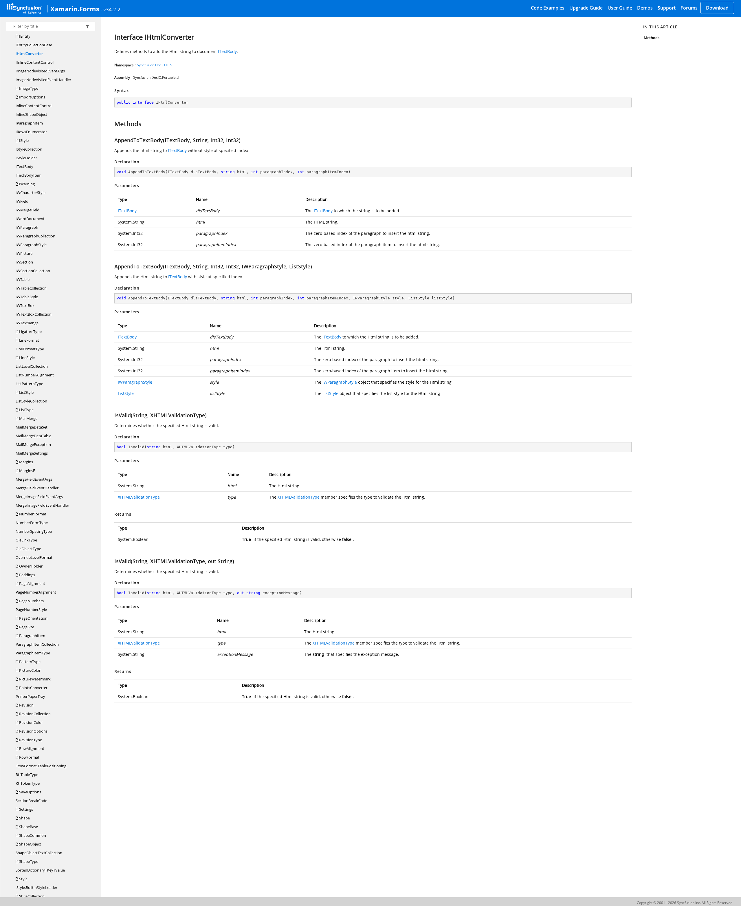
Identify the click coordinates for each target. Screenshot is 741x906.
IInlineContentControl (35, 62)
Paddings (26, 574)
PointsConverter (32, 687)
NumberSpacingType (34, 531)
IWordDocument (30, 218)
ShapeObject (29, 844)
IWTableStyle (27, 296)
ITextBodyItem (28, 175)
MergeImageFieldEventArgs (39, 496)
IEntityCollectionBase (34, 44)
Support (667, 8)
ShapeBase (28, 826)
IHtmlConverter (29, 53)
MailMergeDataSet (31, 427)
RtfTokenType (28, 783)
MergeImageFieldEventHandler (42, 505)
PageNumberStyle (31, 609)
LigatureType (30, 331)
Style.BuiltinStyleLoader (36, 887)
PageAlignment (31, 583)
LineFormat (28, 340)
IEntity (24, 36)
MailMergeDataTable (33, 435)
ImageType (28, 88)
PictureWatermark (34, 679)
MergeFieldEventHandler (37, 487)
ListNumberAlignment (35, 375)
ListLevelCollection (32, 366)
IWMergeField (27, 210)
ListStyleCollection (31, 401)
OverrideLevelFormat (34, 557)
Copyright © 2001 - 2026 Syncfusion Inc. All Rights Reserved (684, 902)
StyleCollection (31, 896)
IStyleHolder (26, 157)
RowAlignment (31, 748)
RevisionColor (30, 722)
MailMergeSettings (32, 453)
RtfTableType (27, 774)
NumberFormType (32, 522)
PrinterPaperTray (30, 696)
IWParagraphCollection (35, 236)
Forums (689, 8)
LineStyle (26, 357)
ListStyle (26, 392)
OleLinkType (26, 540)
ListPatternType (29, 383)
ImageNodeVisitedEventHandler (43, 79)
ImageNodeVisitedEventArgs (40, 71)
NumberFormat (32, 514)
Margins (25, 461)
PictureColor (29, 670)
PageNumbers (31, 600)
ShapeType (28, 861)
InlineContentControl (34, 105)
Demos (645, 8)
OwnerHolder (30, 566)
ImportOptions (31, 97)
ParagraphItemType (33, 653)
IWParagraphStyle (31, 244)
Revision (26, 705)
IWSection (24, 262)
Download (717, 8)
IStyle (23, 140)
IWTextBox (25, 305)
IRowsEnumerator (31, 131)
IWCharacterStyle (30, 192)
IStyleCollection (29, 149)
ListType (26, 409)
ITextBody (24, 166)
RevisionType (30, 739)
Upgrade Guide (586, 8)
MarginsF (26, 470)
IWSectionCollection (33, 270)
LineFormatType (30, 349)
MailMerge (27, 418)
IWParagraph (27, 227)
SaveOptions (29, 792)
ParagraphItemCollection (37, 644)
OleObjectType (28, 548)
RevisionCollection (34, 713)
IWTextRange (27, 322)
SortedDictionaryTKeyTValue (40, 870)
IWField (22, 201)
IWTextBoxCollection (34, 314)
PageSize (26, 626)
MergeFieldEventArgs (34, 479)
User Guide (620, 8)
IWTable (23, 279)
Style (22, 878)
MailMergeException (33, 444)
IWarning (26, 183)
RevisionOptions (32, 731)
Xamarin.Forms (74, 8)
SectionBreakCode (31, 800)
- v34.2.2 (110, 9)
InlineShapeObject (31, 114)
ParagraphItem (31, 635)
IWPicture (24, 253)
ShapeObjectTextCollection (39, 852)
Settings (25, 809)
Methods (651, 37)
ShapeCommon (32, 835)
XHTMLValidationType (139, 497)
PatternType (29, 661)
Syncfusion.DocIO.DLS (154, 65)
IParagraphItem (29, 123)
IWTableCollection (31, 288)
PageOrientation (32, 618)
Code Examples (547, 8)
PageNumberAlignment (36, 592)
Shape (24, 818)
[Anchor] (111, 123)
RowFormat (28, 757)
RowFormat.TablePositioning (41, 765)
